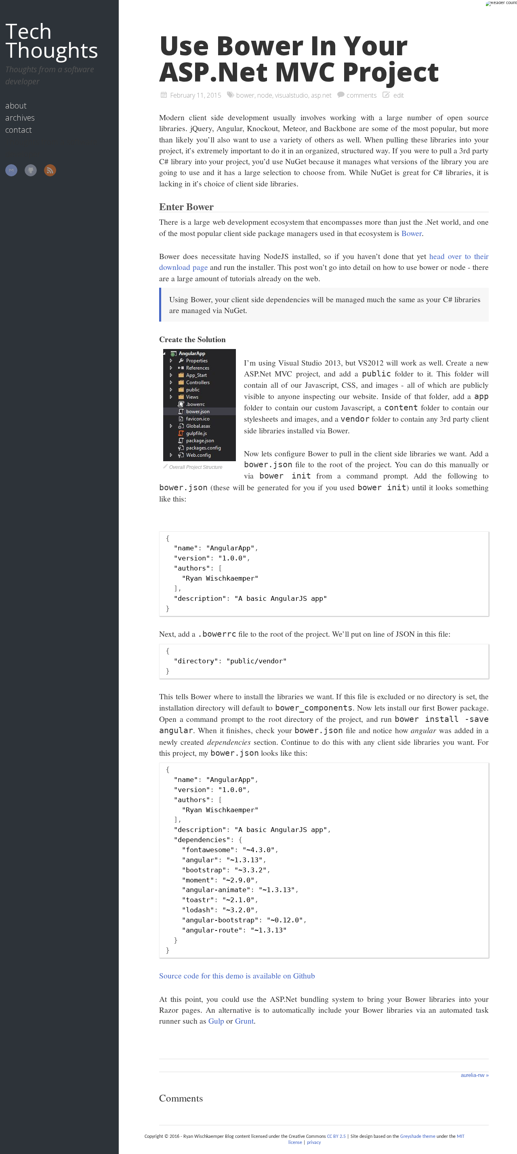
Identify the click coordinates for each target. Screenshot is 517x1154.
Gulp (216, 1020)
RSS (50, 170)
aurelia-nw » (475, 1075)
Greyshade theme (417, 1136)
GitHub (31, 170)
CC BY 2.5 (336, 1136)
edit (398, 95)
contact (18, 129)
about (16, 105)
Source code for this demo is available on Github (237, 975)
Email (11, 170)
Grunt (244, 1020)
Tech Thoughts (51, 40)
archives (20, 117)
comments (362, 95)
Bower (411, 233)
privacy (314, 1142)
